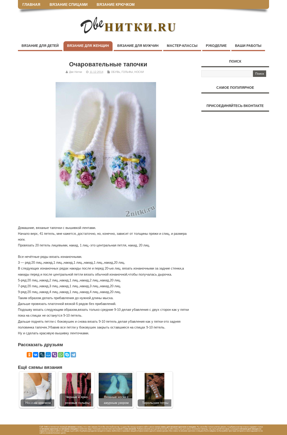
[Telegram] (73, 354)
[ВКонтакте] (35, 354)
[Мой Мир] (48, 354)
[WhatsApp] (60, 354)
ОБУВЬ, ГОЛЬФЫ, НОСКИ (127, 72)
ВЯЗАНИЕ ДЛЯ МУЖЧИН (138, 46)
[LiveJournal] (42, 354)
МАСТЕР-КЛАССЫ (182, 46)
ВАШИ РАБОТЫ (248, 46)
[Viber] (54, 354)
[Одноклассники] (29, 354)
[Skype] (67, 354)
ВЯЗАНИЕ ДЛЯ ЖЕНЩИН (88, 46)
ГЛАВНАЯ (31, 4)
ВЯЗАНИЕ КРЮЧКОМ (116, 4)
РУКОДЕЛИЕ (216, 46)
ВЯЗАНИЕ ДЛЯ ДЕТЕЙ (40, 46)
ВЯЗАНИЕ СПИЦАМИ (69, 4)
